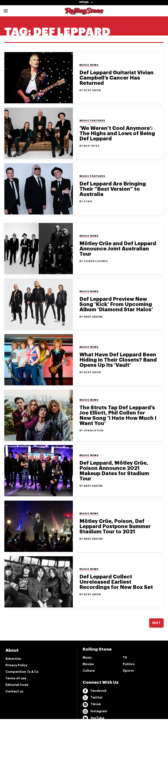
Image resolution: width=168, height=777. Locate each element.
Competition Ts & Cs (21, 671)
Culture (89, 670)
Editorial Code (16, 684)
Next (156, 622)
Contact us (14, 691)
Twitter (97, 697)
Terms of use (15, 678)
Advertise (13, 658)
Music (87, 657)
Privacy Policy (16, 665)
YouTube (97, 717)
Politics (129, 664)
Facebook (99, 690)
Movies (88, 664)
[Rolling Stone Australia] (84, 12)
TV (125, 657)
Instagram (99, 711)
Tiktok (96, 704)
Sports (128, 670)
